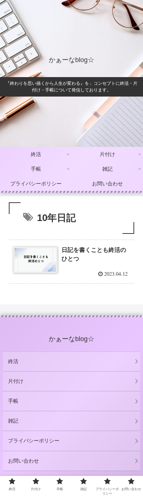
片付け (15, 381)
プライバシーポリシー (33, 440)
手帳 (13, 401)
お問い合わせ (23, 461)
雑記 (13, 421)
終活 (13, 361)
